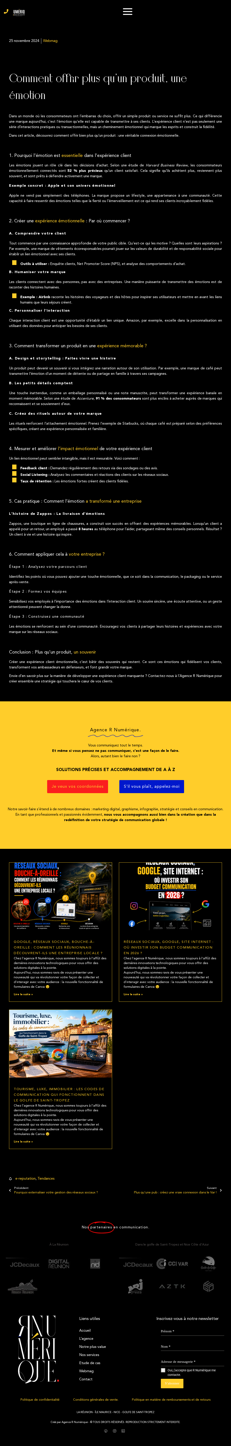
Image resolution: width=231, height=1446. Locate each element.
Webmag (86, 1371)
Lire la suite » (23, 994)
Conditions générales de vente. (95, 1399)
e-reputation (25, 1179)
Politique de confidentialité (40, 1399)
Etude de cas (89, 1363)
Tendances (46, 1179)
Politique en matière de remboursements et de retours (171, 1399)
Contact (85, 1379)
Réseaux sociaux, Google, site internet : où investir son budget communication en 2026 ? (169, 947)
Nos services (89, 1355)
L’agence (86, 1339)
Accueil (85, 1331)
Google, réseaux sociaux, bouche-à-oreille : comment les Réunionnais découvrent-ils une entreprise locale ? (58, 947)
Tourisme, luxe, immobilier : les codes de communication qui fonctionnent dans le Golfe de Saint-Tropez (59, 1095)
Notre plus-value (92, 1347)
